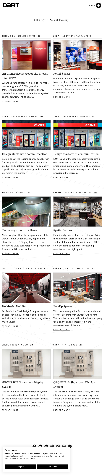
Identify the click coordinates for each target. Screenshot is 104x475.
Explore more (10, 101)
